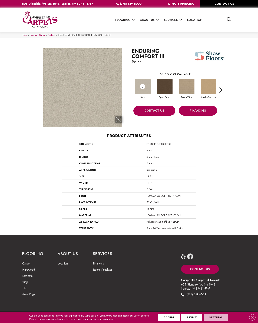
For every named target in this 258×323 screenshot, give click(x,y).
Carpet (42, 34)
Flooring (33, 34)
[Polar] (142, 86)
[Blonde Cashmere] (208, 86)
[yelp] (185, 256)
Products (51, 34)
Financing (198, 110)
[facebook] (191, 256)
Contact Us (154, 110)
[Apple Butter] (164, 86)
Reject (192, 317)
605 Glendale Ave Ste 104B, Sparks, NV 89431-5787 (57, 4)
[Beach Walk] (186, 86)
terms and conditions (81, 319)
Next (220, 85)
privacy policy (53, 319)
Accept (169, 317)
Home (24, 34)
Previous (130, 85)
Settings (216, 317)
